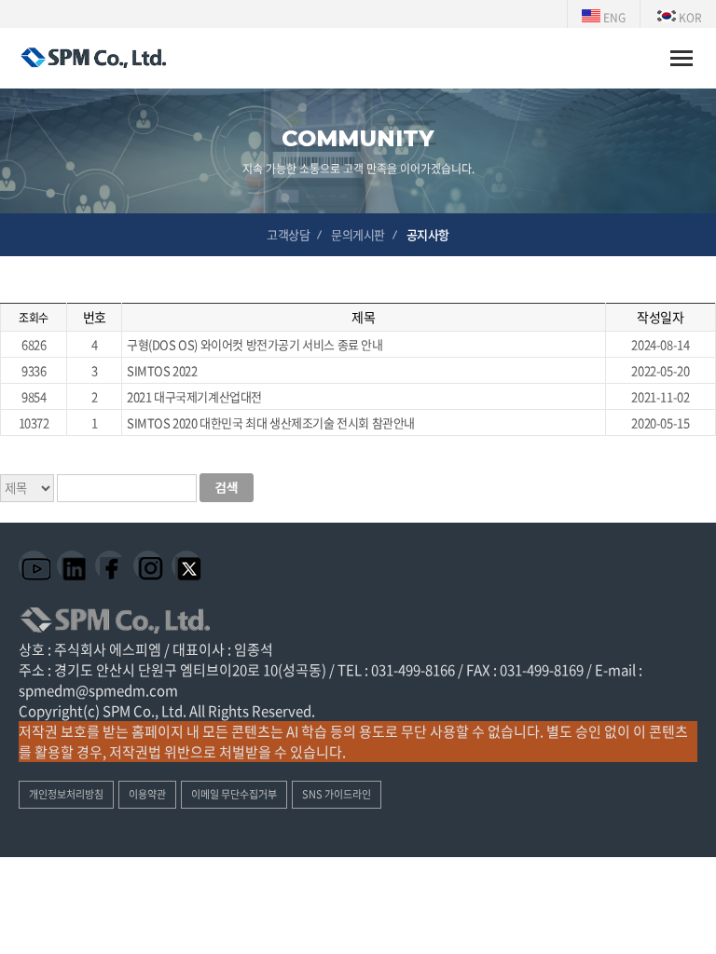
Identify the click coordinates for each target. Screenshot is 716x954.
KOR (689, 17)
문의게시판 (358, 234)
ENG (613, 17)
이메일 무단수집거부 (234, 794)
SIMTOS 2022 (162, 370)
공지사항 (427, 234)
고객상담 (288, 234)
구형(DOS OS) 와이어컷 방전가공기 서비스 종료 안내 (255, 344)
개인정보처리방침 (66, 794)
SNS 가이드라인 (336, 794)
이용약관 (147, 794)
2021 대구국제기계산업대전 (194, 396)
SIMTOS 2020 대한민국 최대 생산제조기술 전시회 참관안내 (271, 422)
